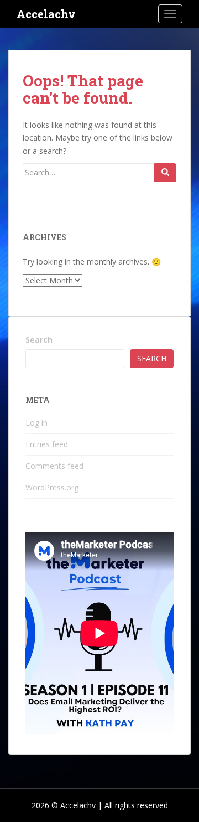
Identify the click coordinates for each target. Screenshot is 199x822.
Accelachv (46, 14)
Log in (36, 422)
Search (39, 339)
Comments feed (54, 466)
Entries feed (46, 444)
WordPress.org (51, 487)
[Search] (165, 172)
